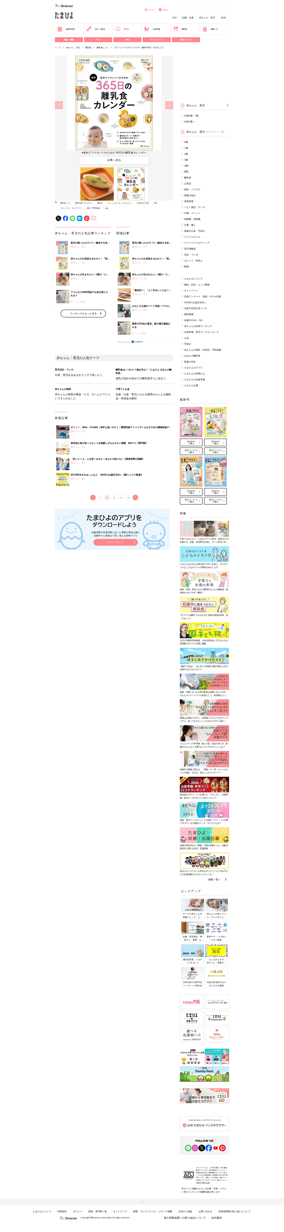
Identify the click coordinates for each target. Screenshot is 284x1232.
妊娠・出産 (188, 17)
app (106, 208)
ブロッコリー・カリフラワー (71, 208)
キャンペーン (157, 39)
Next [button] (169, 105)
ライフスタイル (192, 236)
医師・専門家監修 (93, 208)
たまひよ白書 (191, 385)
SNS (127, 39)
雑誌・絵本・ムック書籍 (197, 284)
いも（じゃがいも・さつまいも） (119, 203)
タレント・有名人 (193, 260)
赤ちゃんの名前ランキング (198, 326)
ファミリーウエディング (197, 242)
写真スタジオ (186, 39)
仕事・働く (190, 224)
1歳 (186, 147)
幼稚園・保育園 (192, 219)
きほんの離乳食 (192, 355)
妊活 (223, 17)
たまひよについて (193, 278)
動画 (186, 266)
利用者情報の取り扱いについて (235, 1211)
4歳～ (187, 165)
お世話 (187, 183)
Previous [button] (59, 105)
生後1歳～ (189, 121)
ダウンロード (116, 542)
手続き (187, 343)
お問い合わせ (205, 1211)
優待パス (214, 29)
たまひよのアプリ (193, 367)
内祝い (166, 9)
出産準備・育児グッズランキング (201, 332)
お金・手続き (100, 29)
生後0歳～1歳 (191, 115)
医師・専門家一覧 (97, 1211)
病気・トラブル (192, 189)
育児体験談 (190, 248)
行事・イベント (192, 213)
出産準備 (156, 29)
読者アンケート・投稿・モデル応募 (202, 296)
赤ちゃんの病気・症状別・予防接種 (202, 349)
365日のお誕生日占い (195, 302)
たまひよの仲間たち (194, 373)
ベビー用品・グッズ (194, 207)
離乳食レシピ (103, 47)
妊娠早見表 (70, 29)
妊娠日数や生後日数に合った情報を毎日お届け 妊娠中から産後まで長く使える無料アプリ (116, 534)
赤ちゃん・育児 (207, 17)
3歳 (186, 159)
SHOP (152, 9)
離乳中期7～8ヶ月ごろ (83, 203)
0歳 (155, 203)
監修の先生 (190, 361)
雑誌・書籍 (69, 39)
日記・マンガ (191, 254)
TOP (174, 17)
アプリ (98, 39)
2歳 (186, 153)
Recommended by (124, 342)
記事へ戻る (114, 160)
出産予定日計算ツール (195, 308)
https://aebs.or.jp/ (203, 1182)
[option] (114, 105)
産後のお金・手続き (194, 230)
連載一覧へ (214, 879)
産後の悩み (190, 195)
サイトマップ (120, 1211)
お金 (186, 337)
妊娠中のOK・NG (193, 320)
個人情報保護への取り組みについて (185, 1217)
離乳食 (184, 29)
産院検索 (188, 314)
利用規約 (62, 1211)
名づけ (126, 29)
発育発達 (188, 201)
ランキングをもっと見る (83, 313)
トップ (58, 47)
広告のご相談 (185, 1211)
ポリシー (77, 1211)
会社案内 (216, 1217)
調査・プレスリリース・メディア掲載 (152, 1211)
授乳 (186, 171)
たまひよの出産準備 (194, 379)
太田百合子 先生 (143, 203)
